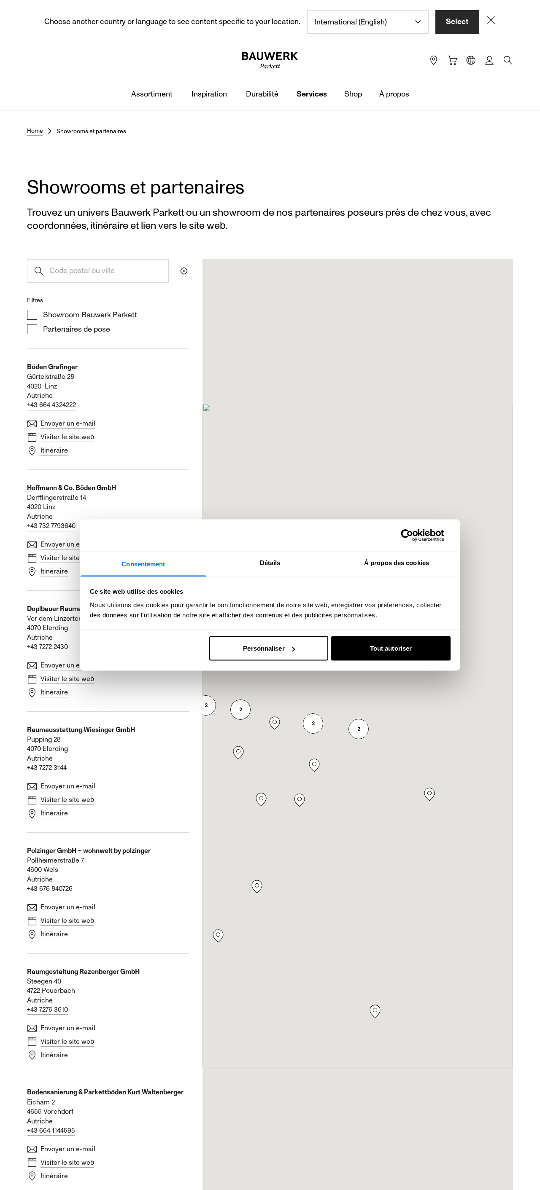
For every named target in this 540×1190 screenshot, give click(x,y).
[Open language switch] (471, 60)
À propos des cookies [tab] (396, 562)
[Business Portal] (489, 60)
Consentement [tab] (143, 564)
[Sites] (434, 60)
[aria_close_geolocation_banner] (491, 22)
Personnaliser (263, 648)
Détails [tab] (270, 562)
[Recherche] (508, 60)
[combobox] (368, 22)
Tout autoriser (391, 648)
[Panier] (452, 60)
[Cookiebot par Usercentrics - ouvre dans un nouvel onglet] (414, 535)
